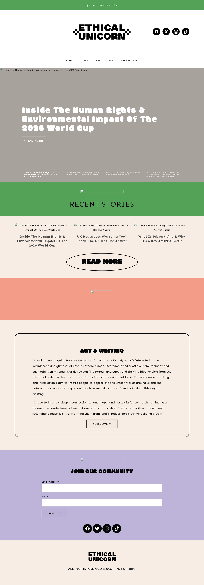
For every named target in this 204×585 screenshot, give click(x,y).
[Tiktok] (185, 31)
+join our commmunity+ (102, 5)
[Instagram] (176, 31)
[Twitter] (97, 528)
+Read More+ (34, 140)
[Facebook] (156, 31)
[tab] (42, 174)
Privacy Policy (125, 569)
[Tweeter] (166, 31)
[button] (38, 227)
